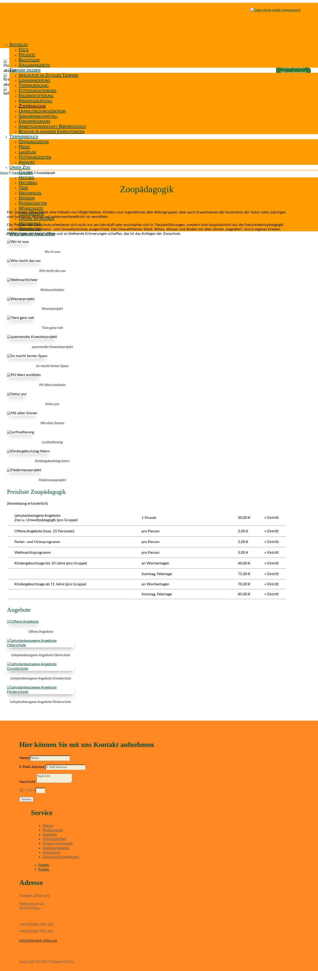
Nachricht (27, 782)
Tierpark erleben (25, 70)
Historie (26, 177)
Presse (48, 826)
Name (24, 758)
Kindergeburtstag (35, 101)
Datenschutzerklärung (61, 857)
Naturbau (28, 182)
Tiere (23, 188)
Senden (26, 799)
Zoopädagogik (32, 106)
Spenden (27, 198)
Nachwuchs (30, 193)
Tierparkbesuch (23, 136)
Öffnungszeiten (34, 141)
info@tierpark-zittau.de (38, 940)
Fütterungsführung (37, 90)
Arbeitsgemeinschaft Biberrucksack (52, 126)
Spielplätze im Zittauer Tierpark (48, 75)
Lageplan (27, 152)
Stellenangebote (34, 65)
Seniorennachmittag (38, 116)
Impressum (51, 852)
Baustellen (29, 60)
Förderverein (53, 830)
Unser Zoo (19, 167)
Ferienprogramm (34, 121)
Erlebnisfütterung (36, 95)
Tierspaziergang (34, 85)
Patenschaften (33, 203)
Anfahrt (27, 162)
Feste (24, 49)
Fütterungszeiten (35, 157)
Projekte (27, 55)
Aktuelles (18, 44)
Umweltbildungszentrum (42, 111)
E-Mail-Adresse (31, 767)
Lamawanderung (34, 80)
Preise (24, 147)
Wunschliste (31, 208)
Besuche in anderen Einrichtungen (52, 131)
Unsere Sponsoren (58, 843)
